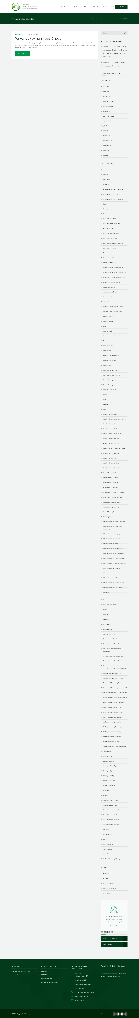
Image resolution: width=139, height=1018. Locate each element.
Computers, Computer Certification (114, 277)
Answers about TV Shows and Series (113, 46)
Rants (105, 666)
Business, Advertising (110, 219)
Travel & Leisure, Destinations (112, 810)
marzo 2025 (106, 96)
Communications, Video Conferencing (114, 272)
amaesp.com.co (79, 1000)
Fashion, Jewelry (108, 321)
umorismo (106, 829)
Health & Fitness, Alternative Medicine (114, 419)
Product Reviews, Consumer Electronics (112, 650)
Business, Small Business (111, 258)
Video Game (107, 854)
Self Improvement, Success (111, 741)
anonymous (106, 179)
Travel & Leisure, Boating (110, 805)
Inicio (63, 7)
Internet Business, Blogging (111, 534)
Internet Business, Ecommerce (112, 548)
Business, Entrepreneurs (110, 238)
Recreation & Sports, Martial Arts (113, 678)
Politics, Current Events (110, 639)
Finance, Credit (107, 331)
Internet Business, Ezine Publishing (113, 558)
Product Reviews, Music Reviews (113, 661)
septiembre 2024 (108, 116)
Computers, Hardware (110, 292)
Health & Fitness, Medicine (111, 458)
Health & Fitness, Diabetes (111, 438)
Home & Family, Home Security (112, 497)
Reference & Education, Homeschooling (115, 693)
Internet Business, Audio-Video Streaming (112, 528)
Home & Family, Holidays (110, 487)
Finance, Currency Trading (111, 336)
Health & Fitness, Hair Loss (111, 453)
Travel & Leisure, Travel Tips (111, 820)
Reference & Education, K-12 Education (115, 697)
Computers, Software (109, 297)
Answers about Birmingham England (114, 50)
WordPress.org (108, 893)
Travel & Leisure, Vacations (111, 824)
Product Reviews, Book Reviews (113, 644)
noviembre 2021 (108, 140)
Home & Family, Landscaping (112, 502)
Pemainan (106, 619)
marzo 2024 (106, 136)
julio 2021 (106, 150)
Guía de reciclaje (110, 938)
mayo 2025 (106, 87)
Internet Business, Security (111, 573)
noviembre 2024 (108, 106)
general (105, 404)
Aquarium (106, 184)
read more (22, 54)
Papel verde (108, 944)
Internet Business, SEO (110, 578)
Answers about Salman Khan (111, 66)
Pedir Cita (121, 7)
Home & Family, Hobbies (110, 482)
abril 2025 (106, 92)
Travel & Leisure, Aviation (111, 800)
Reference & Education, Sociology (113, 717)
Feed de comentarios (109, 888)
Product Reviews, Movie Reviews (113, 656)
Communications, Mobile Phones (113, 267)
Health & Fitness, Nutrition (111, 463)
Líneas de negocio (89, 7)
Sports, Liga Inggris (109, 785)
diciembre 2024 (108, 101)
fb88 (104, 326)
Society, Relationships (110, 766)
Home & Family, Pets (109, 512)
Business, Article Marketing (111, 223)
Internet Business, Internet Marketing (114, 563)
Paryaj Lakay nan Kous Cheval (38, 38)
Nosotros (73, 7)
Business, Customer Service (111, 233)
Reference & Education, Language (113, 702)
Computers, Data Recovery (111, 282)
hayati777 (106, 409)
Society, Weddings (109, 781)
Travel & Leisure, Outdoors (111, 815)
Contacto (104, 7)
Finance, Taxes (107, 365)
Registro (106, 873)
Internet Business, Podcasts (111, 568)
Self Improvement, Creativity (112, 732)
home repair (107, 517)
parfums (105, 614)
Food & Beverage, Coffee (111, 370)
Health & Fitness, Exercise (111, 443)
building (105, 209)
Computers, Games (109, 287)
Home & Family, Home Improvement (114, 492)
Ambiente (106, 175)
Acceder (105, 878)
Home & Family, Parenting (111, 507)
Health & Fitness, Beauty (110, 424)
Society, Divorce (108, 756)
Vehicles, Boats (108, 844)
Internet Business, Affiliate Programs (114, 522)
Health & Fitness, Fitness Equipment (114, 448)
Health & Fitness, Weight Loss (112, 468)
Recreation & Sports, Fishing (112, 673)
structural (106, 790)
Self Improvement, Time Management (114, 746)
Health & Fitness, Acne (110, 414)
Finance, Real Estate (109, 360)
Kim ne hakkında (108, 600)
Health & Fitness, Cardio (110, 429)
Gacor (105, 394)
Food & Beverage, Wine (110, 385)
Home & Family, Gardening (111, 478)
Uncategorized (107, 834)
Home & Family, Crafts (110, 473)
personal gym (107, 629)
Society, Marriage (108, 761)
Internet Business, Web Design (112, 588)
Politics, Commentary (109, 634)
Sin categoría (107, 751)
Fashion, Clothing (108, 316)
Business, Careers (108, 228)
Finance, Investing (32, 34)
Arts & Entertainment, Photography (114, 199)
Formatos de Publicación (110, 390)
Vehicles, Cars (107, 849)
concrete (106, 302)
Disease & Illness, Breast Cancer (113, 307)
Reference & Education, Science (113, 712)
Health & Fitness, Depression (112, 434)
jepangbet (106, 592)
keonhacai (115, 595)
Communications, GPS (110, 263)
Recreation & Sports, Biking (117, 668)
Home (93, 19)
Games (105, 399)
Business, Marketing (109, 248)
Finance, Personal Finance (111, 355)
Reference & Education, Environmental (115, 688)
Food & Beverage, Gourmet (111, 380)
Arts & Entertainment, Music (111, 194)
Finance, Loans (107, 351)
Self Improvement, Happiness (112, 737)
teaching (106, 795)
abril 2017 (106, 155)
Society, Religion (108, 771)
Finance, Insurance (109, 341)
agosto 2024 (107, 121)
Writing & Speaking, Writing (111, 859)
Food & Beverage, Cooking (111, 375)
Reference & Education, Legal (112, 707)
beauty (105, 204)
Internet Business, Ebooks (111, 544)
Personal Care (107, 624)
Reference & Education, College (113, 683)
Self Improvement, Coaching (112, 727)
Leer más (114, 926)
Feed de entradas (108, 883)
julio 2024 (106, 126)
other (105, 609)
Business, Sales (108, 253)
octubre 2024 (107, 111)
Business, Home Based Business (113, 243)
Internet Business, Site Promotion (113, 583)
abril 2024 (106, 131)
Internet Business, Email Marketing (113, 553)
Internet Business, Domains (111, 539)
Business (106, 214)
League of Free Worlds (110, 605)
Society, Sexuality (108, 776)
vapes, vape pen (108, 839)
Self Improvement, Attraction (112, 722)
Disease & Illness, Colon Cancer (112, 311)
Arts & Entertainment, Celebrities (113, 189)
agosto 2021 (107, 145)
